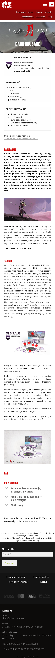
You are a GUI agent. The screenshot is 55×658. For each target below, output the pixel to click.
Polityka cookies (41, 577)
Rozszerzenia (27, 17)
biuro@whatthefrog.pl (13, 618)
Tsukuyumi (21, 12)
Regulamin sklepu (15, 577)
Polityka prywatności (18, 582)
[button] (27, 490)
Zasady (48, 12)
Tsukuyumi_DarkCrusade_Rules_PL (21, 139)
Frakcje (39, 12)
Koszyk (43, 582)
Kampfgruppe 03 (42, 168)
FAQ (50, 17)
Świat (30, 12)
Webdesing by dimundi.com (27, 657)
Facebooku (31, 521)
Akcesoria (40, 17)
